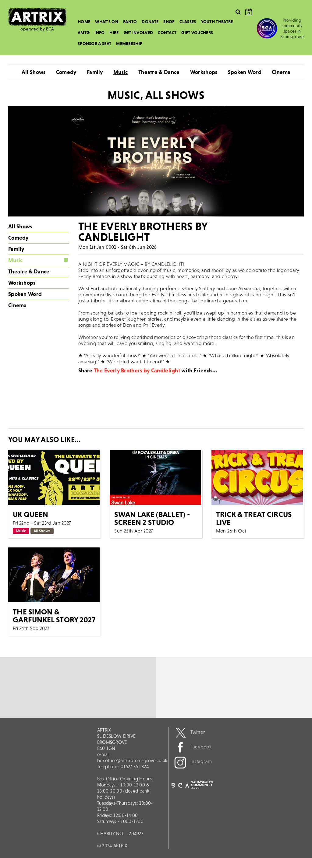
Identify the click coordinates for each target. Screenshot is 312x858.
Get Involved (138, 32)
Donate (150, 21)
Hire (114, 32)
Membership (129, 43)
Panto (130, 21)
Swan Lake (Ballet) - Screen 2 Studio (152, 518)
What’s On (106, 21)
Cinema (281, 72)
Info (99, 32)
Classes (187, 21)
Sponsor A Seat (94, 43)
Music (120, 72)
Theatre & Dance (159, 72)
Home (84, 21)
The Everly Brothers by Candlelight (137, 370)
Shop (169, 21)
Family (95, 72)
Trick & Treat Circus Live (254, 518)
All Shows (34, 72)
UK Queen (30, 514)
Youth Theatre (217, 21)
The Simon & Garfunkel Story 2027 (54, 615)
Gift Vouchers (197, 32)
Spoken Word (244, 72)
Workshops (204, 72)
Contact (167, 32)
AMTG (84, 32)
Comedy (66, 72)
